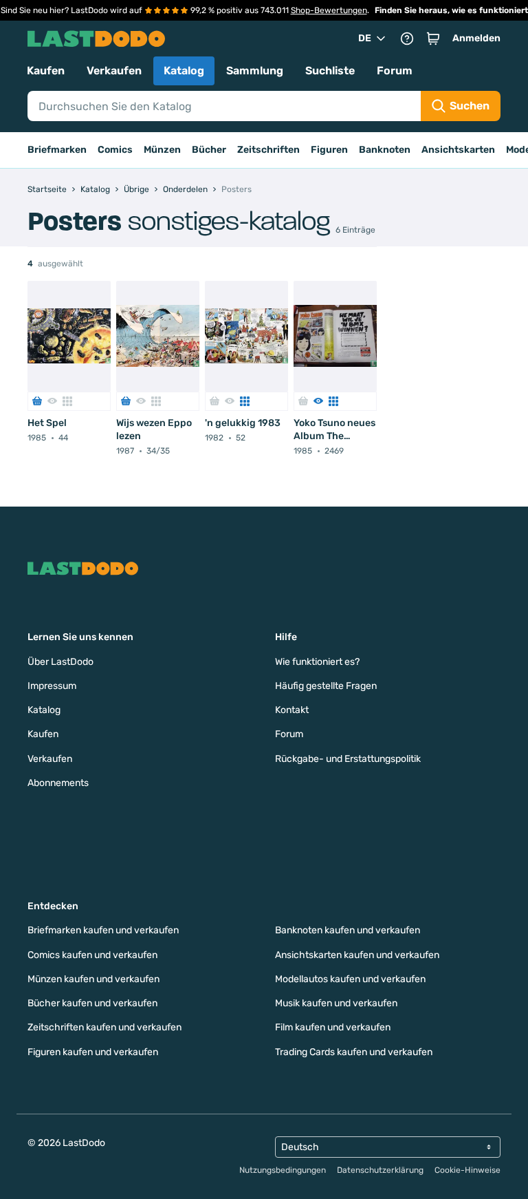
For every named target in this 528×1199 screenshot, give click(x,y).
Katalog (184, 70)
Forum (394, 70)
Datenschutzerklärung (380, 1170)
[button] (433, 38)
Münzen (162, 150)
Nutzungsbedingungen (282, 1170)
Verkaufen (114, 70)
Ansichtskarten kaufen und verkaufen (357, 955)
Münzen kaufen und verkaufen (94, 979)
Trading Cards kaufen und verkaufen (353, 1052)
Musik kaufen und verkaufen (336, 1003)
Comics (115, 150)
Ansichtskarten (458, 150)
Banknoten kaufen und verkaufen (347, 930)
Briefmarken (57, 150)
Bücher (209, 150)
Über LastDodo (61, 662)
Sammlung (254, 70)
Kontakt (292, 710)
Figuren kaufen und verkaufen (93, 1052)
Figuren (329, 150)
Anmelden (476, 38)
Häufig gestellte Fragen (326, 686)
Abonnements (58, 783)
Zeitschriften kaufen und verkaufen (105, 1027)
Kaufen (46, 70)
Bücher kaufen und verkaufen (92, 1003)
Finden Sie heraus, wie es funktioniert (451, 10)
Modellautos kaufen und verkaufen (350, 979)
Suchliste (330, 70)
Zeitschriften (268, 150)
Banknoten (384, 150)
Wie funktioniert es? (317, 662)
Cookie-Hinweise (467, 1170)
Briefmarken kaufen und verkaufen (103, 930)
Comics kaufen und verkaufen (92, 955)
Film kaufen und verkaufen (332, 1027)
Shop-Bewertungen (329, 10)
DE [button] (364, 38)
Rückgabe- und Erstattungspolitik (348, 759)
